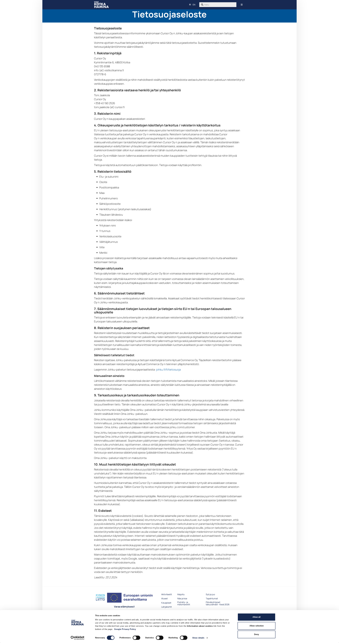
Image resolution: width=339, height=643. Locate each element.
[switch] (136, 638)
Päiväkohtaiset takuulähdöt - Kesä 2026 (217, 603)
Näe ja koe (182, 598)
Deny (256, 634)
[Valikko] (241, 4)
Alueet (164, 598)
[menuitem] (217, 5)
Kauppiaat (166, 603)
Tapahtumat (212, 598)
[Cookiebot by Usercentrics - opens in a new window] (77, 638)
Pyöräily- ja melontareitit (183, 603)
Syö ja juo (210, 594)
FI (190, 4)
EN (194, 4)
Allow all (256, 617)
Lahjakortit (166, 607)
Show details (198, 638)
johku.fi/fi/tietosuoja (168, 369)
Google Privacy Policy (125, 629)
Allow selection (256, 626)
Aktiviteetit (166, 594)
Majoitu (181, 594)
